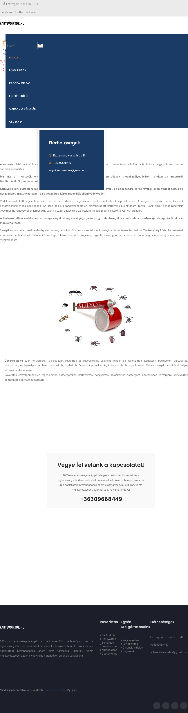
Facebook (6, 12)
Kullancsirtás (109, 650)
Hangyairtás (109, 639)
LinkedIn (31, 12)
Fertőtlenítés (18, 96)
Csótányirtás (109, 653)
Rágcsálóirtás (19, 83)
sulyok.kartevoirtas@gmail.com (67, 170)
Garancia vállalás (22, 109)
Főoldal (15, 57)
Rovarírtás (17, 70)
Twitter (19, 12)
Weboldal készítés (56, 690)
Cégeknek (15, 121)
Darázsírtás (108, 635)
